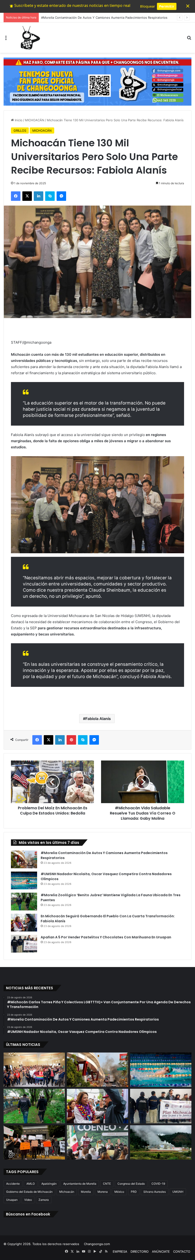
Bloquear (147, 6)
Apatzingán (49, 1183)
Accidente (13, 1183)
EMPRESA (120, 1251)
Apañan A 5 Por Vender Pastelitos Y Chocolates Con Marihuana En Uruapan (106, 937)
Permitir (166, 6)
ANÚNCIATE (161, 1251)
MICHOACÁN (34, 120)
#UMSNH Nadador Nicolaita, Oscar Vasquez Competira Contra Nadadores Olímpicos (103, 17)
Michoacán (66, 1191)
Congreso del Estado (131, 1183)
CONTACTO (181, 1251)
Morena (103, 1191)
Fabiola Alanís (98, 718)
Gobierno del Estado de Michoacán (29, 1191)
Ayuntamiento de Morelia (79, 1183)
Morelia (86, 1191)
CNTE (107, 1183)
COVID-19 (158, 1183)
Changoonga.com (97, 1244)
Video (28, 1200)
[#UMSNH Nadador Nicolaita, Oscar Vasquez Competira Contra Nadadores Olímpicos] (24, 880)
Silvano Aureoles (154, 1191)
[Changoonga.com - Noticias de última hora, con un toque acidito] (29, 38)
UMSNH (177, 1191)
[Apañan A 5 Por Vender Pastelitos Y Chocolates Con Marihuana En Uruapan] (24, 944)
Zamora (44, 1200)
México (119, 1191)
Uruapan (12, 1200)
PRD (134, 1191)
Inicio (18, 120)
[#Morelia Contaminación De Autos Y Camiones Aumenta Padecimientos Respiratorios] (24, 859)
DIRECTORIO (140, 1251)
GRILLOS (20, 130)
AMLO (30, 1183)
